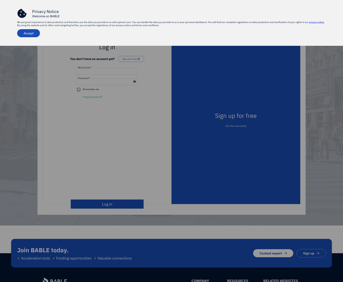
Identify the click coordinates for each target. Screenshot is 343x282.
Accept (28, 33)
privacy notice (316, 22)
